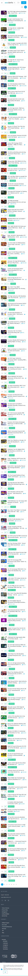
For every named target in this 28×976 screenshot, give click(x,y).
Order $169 (11, 813)
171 (6, 678)
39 (6, 694)
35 (6, 364)
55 (6, 574)
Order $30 (10, 197)
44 (6, 64)
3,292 (7, 47)
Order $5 (13, 73)
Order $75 (11, 223)
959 (6, 215)
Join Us (3, 962)
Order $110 (12, 215)
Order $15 (12, 759)
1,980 (7, 173)
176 (6, 158)
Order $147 (13, 462)
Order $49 (11, 39)
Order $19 (12, 47)
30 (6, 845)
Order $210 (13, 257)
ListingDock (5, 945)
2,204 (7, 95)
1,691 (7, 462)
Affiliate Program (5, 922)
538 (6, 239)
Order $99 (11, 488)
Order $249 (11, 32)
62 (6, 556)
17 (6, 582)
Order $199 (11, 685)
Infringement (4, 911)
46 (6, 336)
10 (6, 549)
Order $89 (11, 497)
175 (6, 400)
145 (6, 114)
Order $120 (11, 292)
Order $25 (13, 15)
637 (6, 446)
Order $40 (13, 114)
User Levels (4, 924)
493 (6, 24)
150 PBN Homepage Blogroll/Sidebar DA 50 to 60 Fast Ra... (17, 202)
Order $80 (12, 248)
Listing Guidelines (5, 913)
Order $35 (11, 791)
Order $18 (12, 515)
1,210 (7, 180)
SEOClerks (5, 941)
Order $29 (11, 565)
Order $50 (12, 56)
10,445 (7, 506)
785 (6, 523)
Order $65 (11, 80)
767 (7, 455)
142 (6, 382)
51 (6, 39)
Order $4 (11, 750)
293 (6, 624)
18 (6, 206)
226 (6, 56)
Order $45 (11, 364)
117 (6, 606)
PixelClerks (5, 947)
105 (6, 668)
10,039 (7, 283)
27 (6, 540)
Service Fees (4, 915)
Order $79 (11, 783)
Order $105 (13, 165)
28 (6, 418)
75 (6, 391)
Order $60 (12, 318)
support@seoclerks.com (6, 897)
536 (6, 409)
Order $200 (12, 446)
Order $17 (13, 173)
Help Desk (7, 894)
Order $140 (11, 838)
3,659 (7, 73)
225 (6, 515)
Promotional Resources (7, 926)
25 (6, 188)
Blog (3, 932)
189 (6, 427)
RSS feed (4, 928)
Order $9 (11, 727)
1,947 (7, 532)
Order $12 (11, 871)
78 (6, 703)
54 (6, 437)
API (3, 930)
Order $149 (13, 64)
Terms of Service (5, 908)
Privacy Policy (5, 909)
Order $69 (11, 188)
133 (6, 274)
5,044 (7, 132)
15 (6, 871)
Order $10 (13, 274)
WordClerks (5, 948)
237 (6, 634)
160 (6, 248)
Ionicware (4, 939)
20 (6, 165)
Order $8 (13, 532)
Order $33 (11, 854)
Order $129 (11, 806)
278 (6, 318)
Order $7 (11, 694)
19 (6, 615)
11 (6, 257)
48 (6, 300)
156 (6, 15)
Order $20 (13, 95)
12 (6, 32)
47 (6, 565)
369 (6, 139)
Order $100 (12, 24)
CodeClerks (5, 943)
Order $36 (11, 345)
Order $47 (11, 104)
